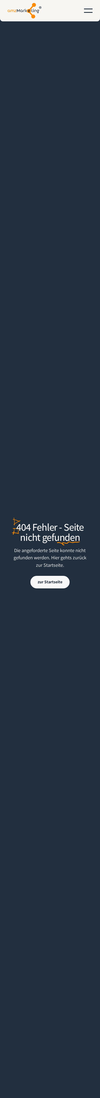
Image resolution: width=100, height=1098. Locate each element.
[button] (88, 10)
